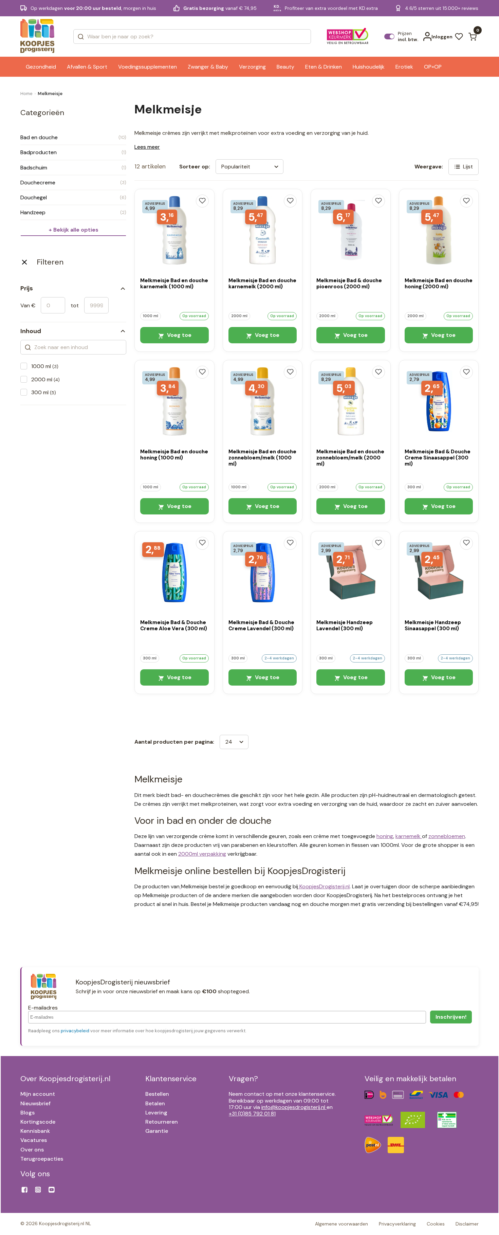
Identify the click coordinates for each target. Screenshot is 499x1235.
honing (384, 836)
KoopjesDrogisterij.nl (324, 886)
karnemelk (408, 836)
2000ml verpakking (202, 853)
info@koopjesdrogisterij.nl (293, 1107)
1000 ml (44, 366)
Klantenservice (171, 1079)
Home (26, 93)
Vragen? (243, 1079)
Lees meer (147, 146)
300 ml (43, 392)
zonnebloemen (446, 836)
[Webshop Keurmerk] (348, 37)
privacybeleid (75, 1031)
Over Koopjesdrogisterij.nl (65, 1079)
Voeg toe (178, 335)
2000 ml (45, 379)
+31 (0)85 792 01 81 (252, 1113)
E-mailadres (43, 1007)
